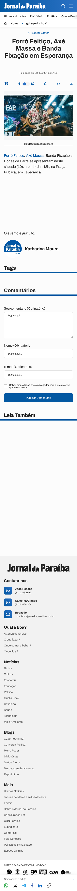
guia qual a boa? (37, 23)
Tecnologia (10, 716)
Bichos (8, 668)
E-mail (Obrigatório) (18, 366)
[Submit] (63, 6)
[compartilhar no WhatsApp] (6, 885)
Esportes (36, 16)
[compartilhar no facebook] (32, 885)
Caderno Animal (14, 738)
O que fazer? (12, 639)
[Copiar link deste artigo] (49, 885)
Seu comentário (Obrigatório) (24, 308)
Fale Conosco (12, 838)
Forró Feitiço (14, 156)
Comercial (10, 833)
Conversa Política (14, 744)
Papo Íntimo (11, 774)
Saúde (8, 710)
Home (14, 23)
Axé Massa (35, 156)
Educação (10, 686)
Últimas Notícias (15, 16)
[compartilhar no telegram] (24, 886)
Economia (10, 680)
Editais (8, 803)
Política (52, 16)
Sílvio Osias (11, 756)
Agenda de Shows (15, 633)
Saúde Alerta (12, 762)
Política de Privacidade (18, 844)
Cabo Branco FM (14, 815)
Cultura (8, 674)
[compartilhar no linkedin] (40, 886)
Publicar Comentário (38, 397)
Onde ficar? (11, 651)
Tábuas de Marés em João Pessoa (25, 797)
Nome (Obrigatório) (18, 345)
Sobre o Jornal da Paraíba (20, 809)
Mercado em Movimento (19, 768)
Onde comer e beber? (17, 645)
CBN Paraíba (12, 821)
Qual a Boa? (11, 698)
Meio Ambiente (13, 722)
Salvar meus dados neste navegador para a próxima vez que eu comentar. (39, 386)
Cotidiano (10, 704)
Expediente (11, 827)
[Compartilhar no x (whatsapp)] (15, 886)
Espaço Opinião (13, 850)
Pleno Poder (11, 750)
